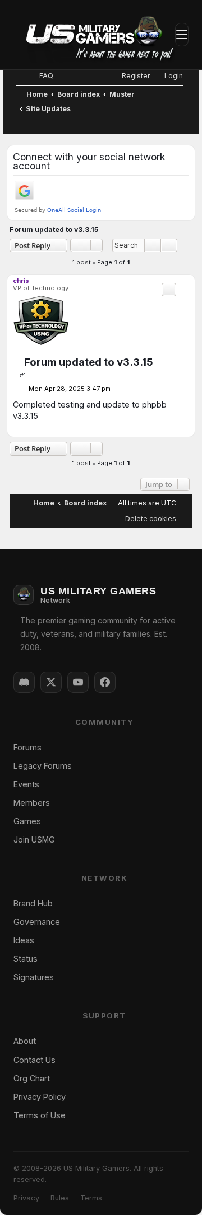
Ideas (23, 940)
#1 (23, 375)
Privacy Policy (39, 1096)
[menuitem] (41, 76)
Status (25, 958)
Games (27, 821)
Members (31, 802)
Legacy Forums (42, 765)
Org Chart (31, 1078)
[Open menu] (182, 34)
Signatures (33, 977)
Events (26, 784)
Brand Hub (33, 903)
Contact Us (34, 1060)
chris (21, 281)
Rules (59, 1198)
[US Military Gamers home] (94, 35)
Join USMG (34, 839)
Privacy (26, 1198)
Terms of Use (39, 1115)
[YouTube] (78, 682)
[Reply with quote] (169, 289)
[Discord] (24, 682)
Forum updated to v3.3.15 (54, 229)
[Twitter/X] (51, 682)
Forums (27, 747)
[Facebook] (105, 682)
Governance (36, 921)
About (24, 1041)
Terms (91, 1198)
